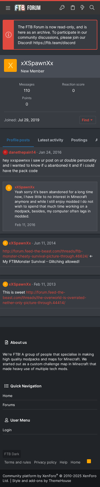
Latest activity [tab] (50, 140)
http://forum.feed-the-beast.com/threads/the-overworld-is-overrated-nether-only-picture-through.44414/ (44, 297)
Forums (9, 405)
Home (8, 396)
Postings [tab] (79, 140)
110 (27, 90)
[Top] (83, 461)
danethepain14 (22, 152)
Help (63, 462)
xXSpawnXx (24, 187)
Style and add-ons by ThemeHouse (41, 480)
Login (7, 430)
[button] (8, 8)
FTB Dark (11, 454)
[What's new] (82, 7)
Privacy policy (45, 462)
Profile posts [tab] (18, 140)
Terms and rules (17, 462)
